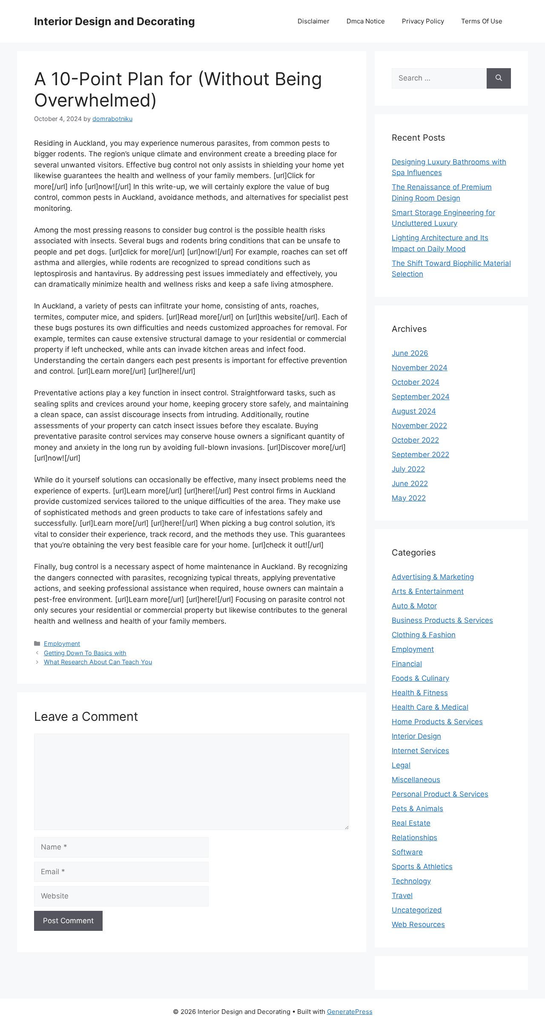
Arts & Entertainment (428, 591)
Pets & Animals (417, 808)
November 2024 (419, 367)
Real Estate (411, 823)
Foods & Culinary (420, 678)
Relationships (414, 837)
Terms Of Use (481, 21)
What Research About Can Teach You (98, 661)
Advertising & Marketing (433, 577)
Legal (401, 765)
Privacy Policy (423, 21)
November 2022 (419, 425)
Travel (402, 895)
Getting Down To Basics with (85, 652)
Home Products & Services (437, 721)
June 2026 (410, 353)
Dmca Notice (366, 21)
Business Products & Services (442, 620)
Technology (411, 881)
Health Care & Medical (430, 707)
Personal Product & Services (440, 794)
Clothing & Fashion (424, 635)
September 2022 (420, 454)
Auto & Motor (414, 606)
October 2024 (415, 382)
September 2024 (421, 396)
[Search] (499, 78)
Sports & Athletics (422, 866)
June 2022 (410, 483)
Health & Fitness (420, 692)
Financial (407, 663)
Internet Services (420, 750)
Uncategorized (417, 910)
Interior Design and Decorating (114, 21)
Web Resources (418, 924)
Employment (62, 643)
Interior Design (416, 736)
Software (407, 852)
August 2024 (414, 411)
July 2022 (408, 469)
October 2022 (415, 440)
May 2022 (409, 498)
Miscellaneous (416, 779)
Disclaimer (314, 21)
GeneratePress (350, 1012)
